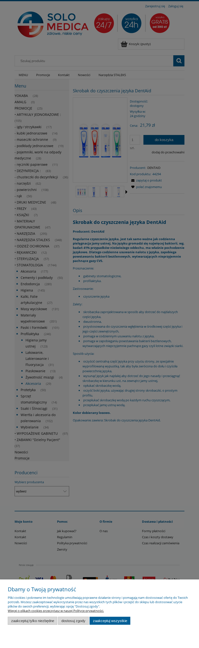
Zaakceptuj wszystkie (110, 621)
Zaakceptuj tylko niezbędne (32, 621)
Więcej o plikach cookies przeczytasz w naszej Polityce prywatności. (56, 610)
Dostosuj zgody (73, 621)
